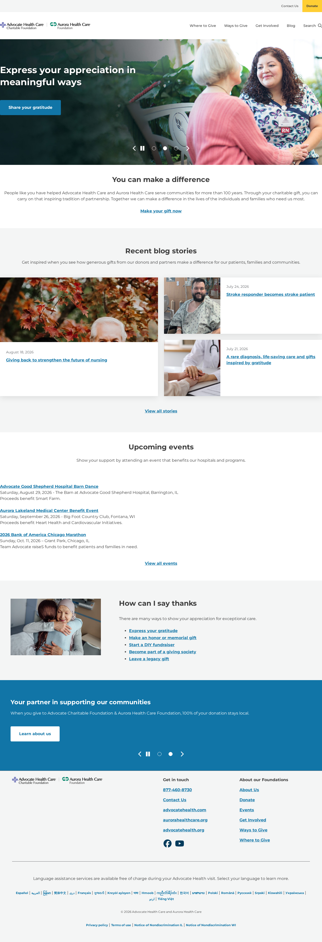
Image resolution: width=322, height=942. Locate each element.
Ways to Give (236, 25)
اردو (151, 899)
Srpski (260, 893)
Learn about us (35, 733)
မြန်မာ (47, 893)
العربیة (35, 893)
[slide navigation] (154, 148)
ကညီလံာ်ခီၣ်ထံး (167, 893)
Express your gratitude (153, 630)
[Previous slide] (134, 148)
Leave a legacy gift (149, 658)
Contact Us (289, 6)
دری (71, 893)
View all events (161, 563)
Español (22, 893)
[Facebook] (168, 844)
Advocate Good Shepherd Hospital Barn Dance (49, 486)
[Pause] (142, 148)
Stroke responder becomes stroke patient (270, 294)
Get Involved (267, 25)
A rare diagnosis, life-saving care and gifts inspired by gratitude (270, 359)
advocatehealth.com (184, 810)
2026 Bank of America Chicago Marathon (43, 534)
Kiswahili (275, 893)
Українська (295, 893)
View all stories (161, 411)
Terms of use (121, 925)
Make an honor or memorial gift (162, 637)
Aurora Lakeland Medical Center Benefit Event (49, 510)
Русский (244, 893)
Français (84, 893)
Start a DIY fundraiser (152, 644)
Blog (291, 25)
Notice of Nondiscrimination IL (158, 925)
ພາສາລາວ (198, 893)
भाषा (136, 893)
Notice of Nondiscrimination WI (211, 925)
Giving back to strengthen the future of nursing (56, 360)
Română (227, 893)
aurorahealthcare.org (185, 820)
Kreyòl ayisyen (118, 893)
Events (246, 810)
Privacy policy (97, 925)
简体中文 (60, 893)
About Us (249, 789)
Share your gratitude (30, 107)
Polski (213, 893)
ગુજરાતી (99, 893)
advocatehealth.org (183, 830)
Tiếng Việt (166, 899)
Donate (312, 6)
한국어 (184, 893)
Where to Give (203, 25)
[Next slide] (188, 148)
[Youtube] (180, 844)
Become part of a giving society (162, 651)
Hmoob (147, 893)
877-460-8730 (177, 789)
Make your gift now (161, 211)
